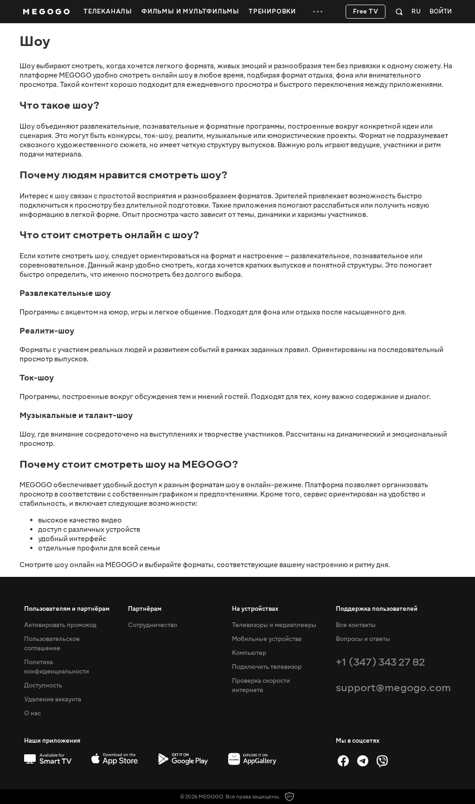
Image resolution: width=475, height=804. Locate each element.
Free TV (366, 11)
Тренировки (272, 11)
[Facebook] (343, 760)
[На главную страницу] (46, 11)
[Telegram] (362, 760)
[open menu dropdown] (317, 11)
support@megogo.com (393, 687)
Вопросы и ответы (363, 639)
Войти (441, 12)
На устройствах (255, 609)
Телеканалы (107, 11)
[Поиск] (399, 11)
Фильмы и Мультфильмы (190, 11)
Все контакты (356, 625)
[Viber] (382, 760)
